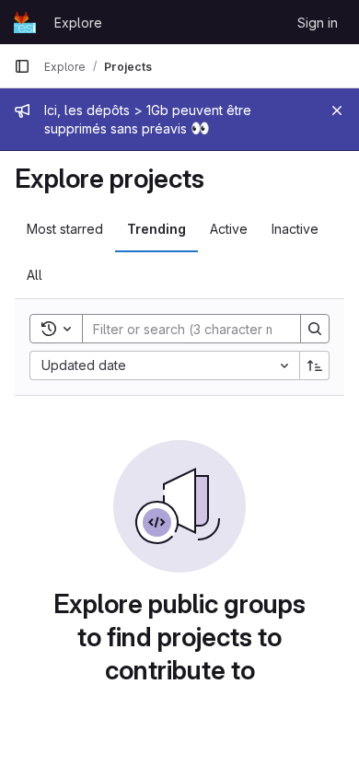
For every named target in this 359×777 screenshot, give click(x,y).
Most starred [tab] (65, 229)
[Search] (315, 328)
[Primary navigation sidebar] (22, 66)
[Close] (337, 110)
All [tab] (34, 275)
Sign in (317, 22)
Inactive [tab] (295, 229)
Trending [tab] (156, 229)
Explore (78, 22)
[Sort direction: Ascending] (315, 365)
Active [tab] (229, 229)
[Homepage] (25, 22)
